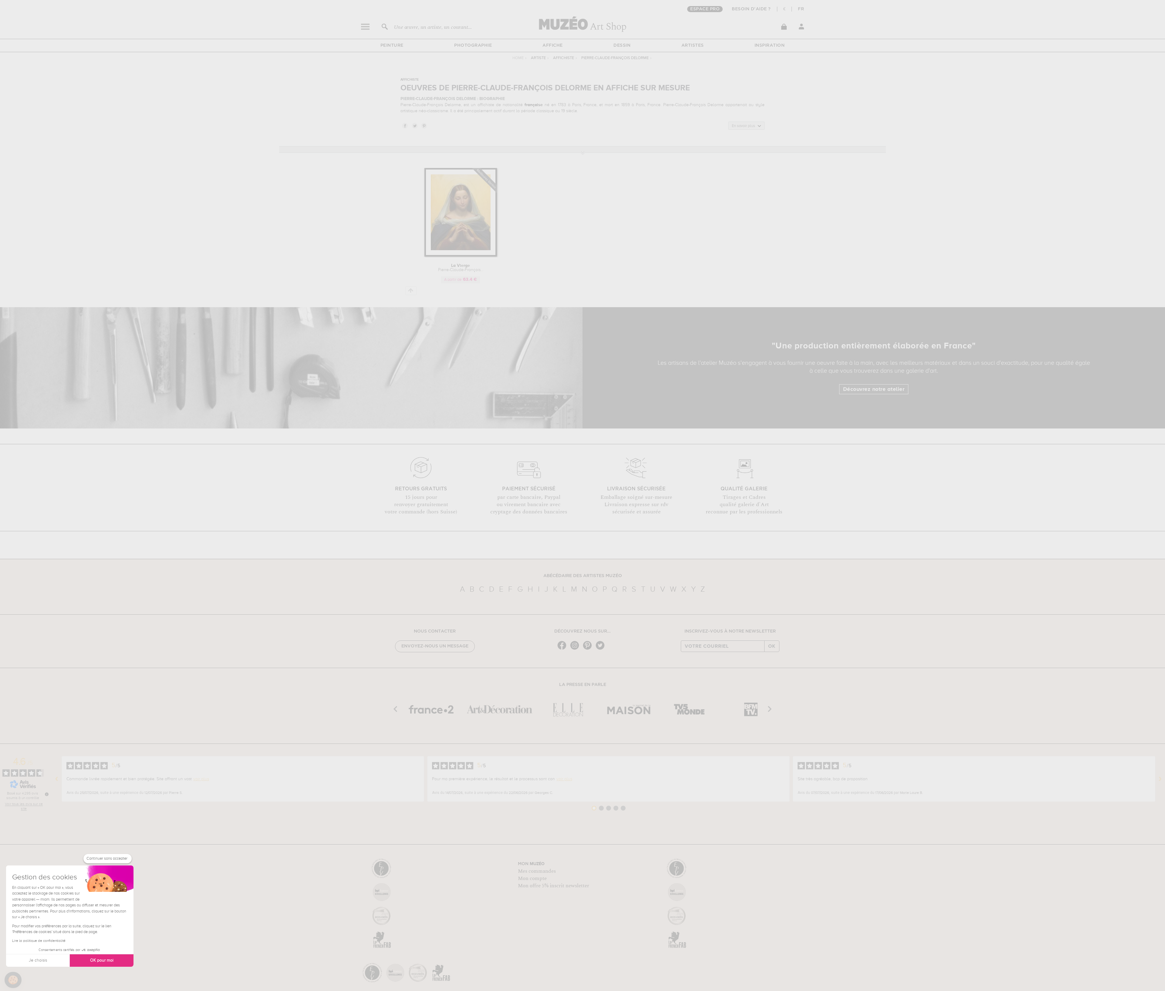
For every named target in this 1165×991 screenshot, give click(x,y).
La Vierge (460, 268)
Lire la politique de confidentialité (39, 941)
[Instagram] (576, 649)
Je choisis (38, 960)
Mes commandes (537, 871)
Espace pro (705, 9)
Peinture (392, 45)
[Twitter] (601, 649)
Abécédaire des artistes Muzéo (582, 576)
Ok (771, 646)
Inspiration (770, 45)
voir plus (201, 779)
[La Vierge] (460, 255)
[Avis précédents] (56, 779)
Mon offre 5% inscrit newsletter (553, 886)
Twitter (414, 126)
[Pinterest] (588, 649)
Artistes (692, 45)
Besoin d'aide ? (751, 9)
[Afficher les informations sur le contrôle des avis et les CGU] (46, 794)
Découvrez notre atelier (874, 389)
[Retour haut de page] (411, 291)
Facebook (404, 126)
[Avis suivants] (1160, 779)
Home (518, 58)
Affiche (552, 45)
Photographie (473, 45)
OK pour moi (101, 960)
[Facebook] (563, 649)
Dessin (621, 45)
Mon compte (532, 878)
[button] (13, 980)
